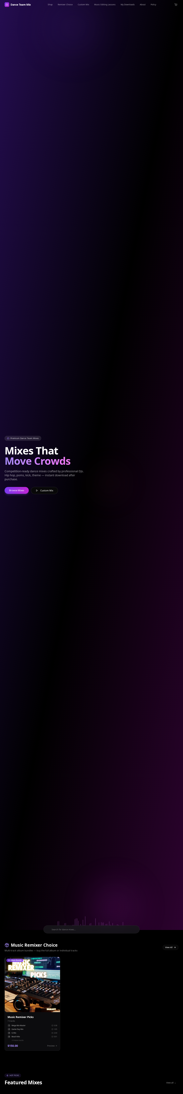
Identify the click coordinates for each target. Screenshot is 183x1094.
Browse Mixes (16, 490)
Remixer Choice (65, 4)
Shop (50, 4)
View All (169, 947)
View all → (171, 1082)
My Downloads (128, 4)
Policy (153, 4)
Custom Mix (83, 4)
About (143, 4)
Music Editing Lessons (105, 4)
